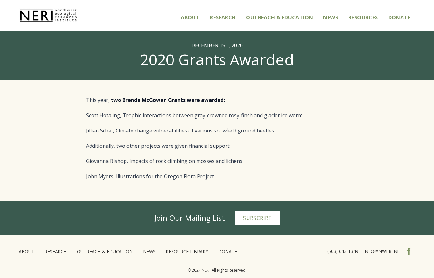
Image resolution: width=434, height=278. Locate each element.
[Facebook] (409, 251)
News (330, 17)
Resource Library (187, 251)
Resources (363, 17)
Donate (399, 17)
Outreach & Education (279, 17)
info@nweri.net (383, 251)
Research (223, 17)
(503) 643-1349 (342, 251)
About (190, 17)
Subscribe (257, 217)
